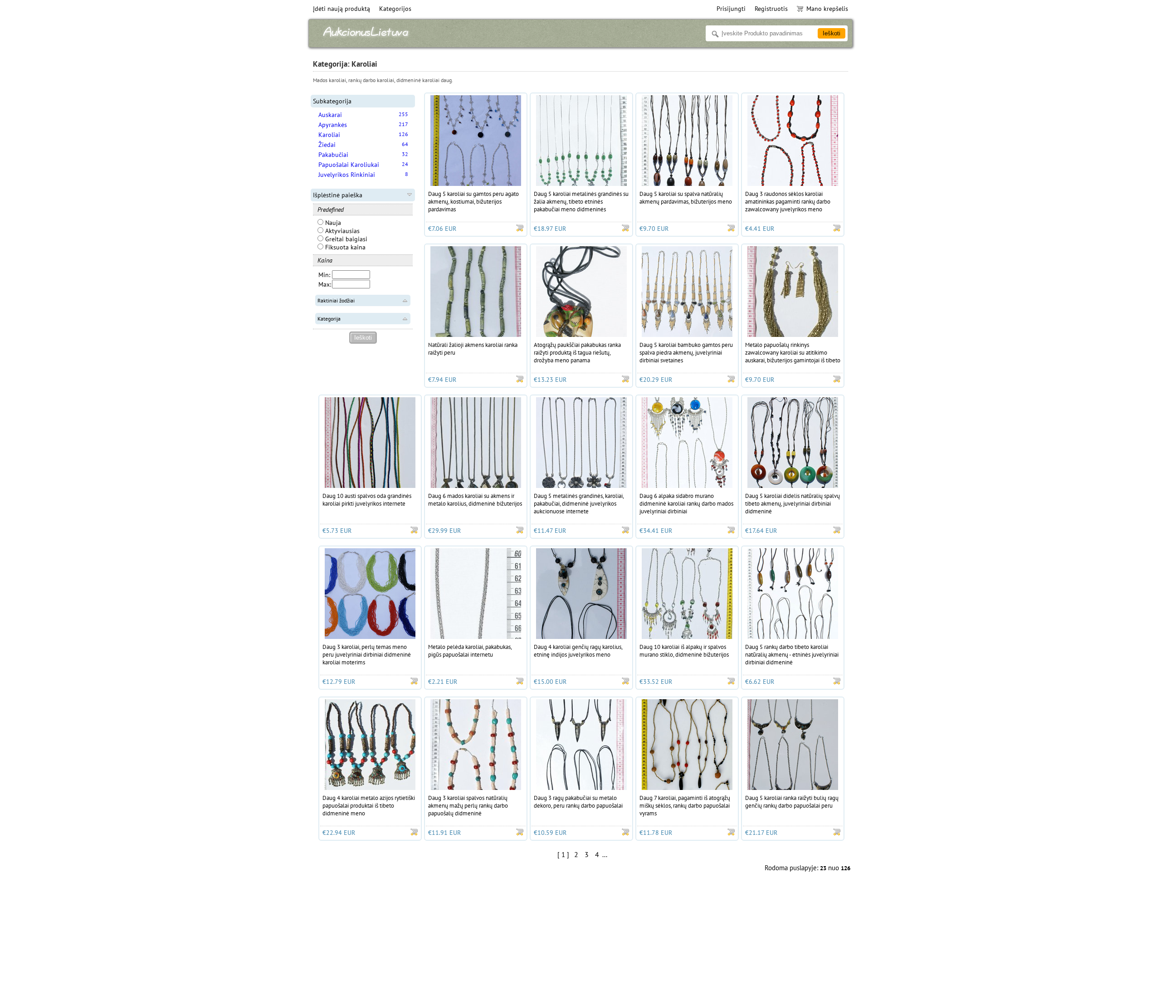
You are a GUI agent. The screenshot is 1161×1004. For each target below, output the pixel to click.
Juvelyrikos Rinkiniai (346, 175)
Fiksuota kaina (344, 247)
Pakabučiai (333, 155)
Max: (324, 284)
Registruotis (771, 9)
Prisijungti (731, 9)
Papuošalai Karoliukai (348, 165)
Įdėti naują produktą (341, 9)
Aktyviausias (341, 231)
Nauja (332, 223)
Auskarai (330, 115)
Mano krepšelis (827, 9)
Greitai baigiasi (345, 239)
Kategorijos (395, 9)
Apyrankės (332, 125)
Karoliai (329, 135)
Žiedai (327, 145)
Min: (324, 275)
